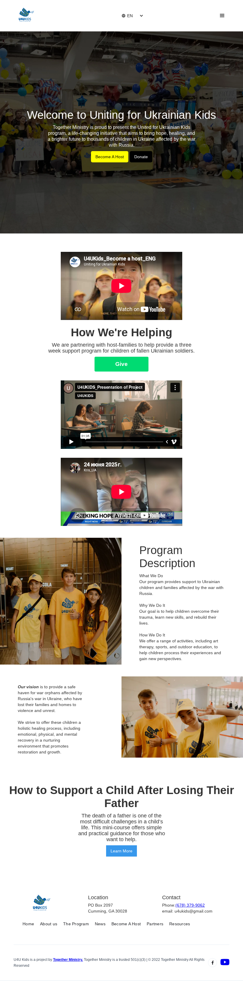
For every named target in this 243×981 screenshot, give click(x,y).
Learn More (121, 851)
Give (121, 364)
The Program (76, 923)
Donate (141, 156)
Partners (155, 923)
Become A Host (109, 156)
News (100, 923)
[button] (127, 15)
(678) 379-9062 (190, 905)
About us (48, 923)
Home (28, 923)
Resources (179, 923)
